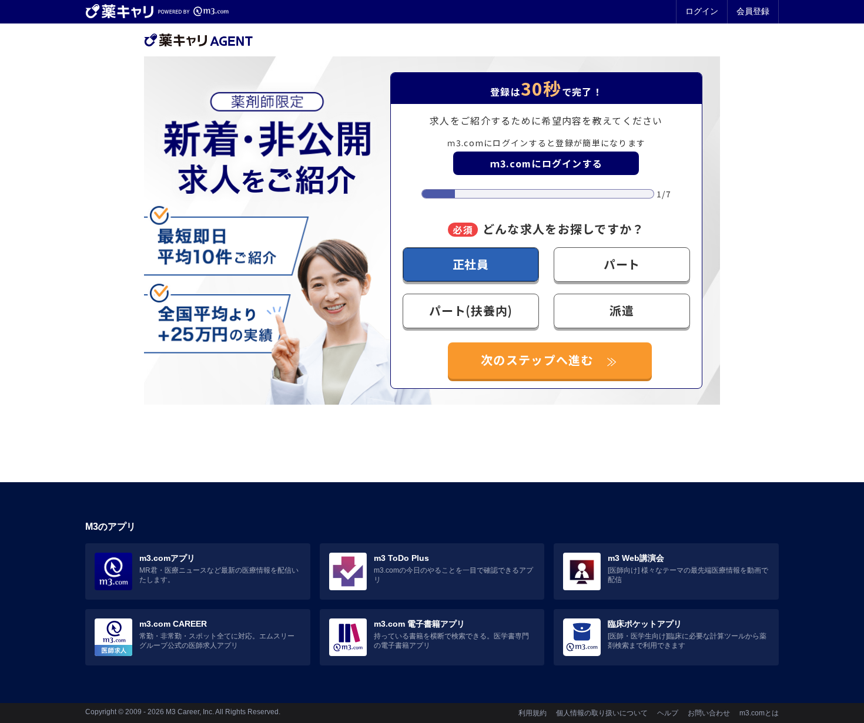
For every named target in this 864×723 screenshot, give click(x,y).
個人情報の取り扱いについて (602, 713)
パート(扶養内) (470, 310)
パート (622, 264)
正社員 (471, 264)
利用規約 (532, 713)
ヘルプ (667, 713)
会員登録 (752, 11)
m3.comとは (759, 713)
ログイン (701, 11)
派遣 (622, 310)
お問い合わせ (709, 713)
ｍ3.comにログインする (546, 163)
